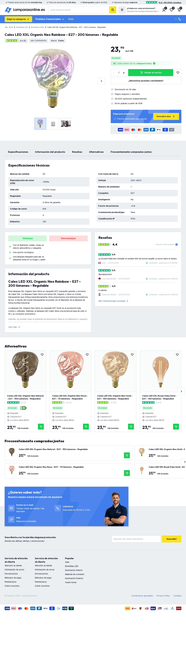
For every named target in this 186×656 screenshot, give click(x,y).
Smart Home (70, 582)
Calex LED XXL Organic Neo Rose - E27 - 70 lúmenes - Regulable (70, 397)
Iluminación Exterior (74, 578)
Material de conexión (74, 574)
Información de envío (14, 569)
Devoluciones (11, 573)
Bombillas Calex (37, 27)
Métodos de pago (13, 577)
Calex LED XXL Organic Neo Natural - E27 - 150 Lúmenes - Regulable (25, 397)
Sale (71, 19)
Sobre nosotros (12, 586)
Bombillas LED (22, 27)
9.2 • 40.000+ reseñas (170, 2)
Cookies (177, 595)
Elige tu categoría (16, 19)
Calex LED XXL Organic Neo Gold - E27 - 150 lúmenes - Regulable (115, 397)
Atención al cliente (13, 565)
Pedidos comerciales (48, 19)
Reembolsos (10, 581)
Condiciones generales (142, 595)
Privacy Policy (163, 595)
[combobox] (78, 9)
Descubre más (164, 116)
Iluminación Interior (74, 570)
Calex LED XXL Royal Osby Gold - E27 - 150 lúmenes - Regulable (159, 397)
